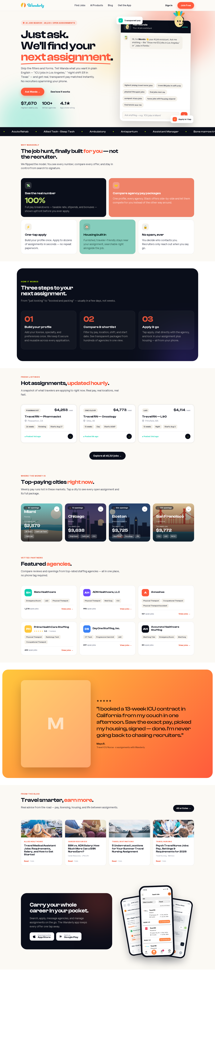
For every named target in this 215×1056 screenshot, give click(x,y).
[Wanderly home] (32, 5)
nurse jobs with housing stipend (161, 98)
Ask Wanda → (32, 91)
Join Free (186, 5)
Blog (110, 5)
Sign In (168, 5)
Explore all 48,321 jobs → (107, 455)
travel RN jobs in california (169, 85)
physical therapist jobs (134, 92)
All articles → (183, 808)
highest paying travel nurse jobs (138, 85)
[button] (49, 424)
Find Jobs (80, 5)
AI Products (96, 5)
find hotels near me (133, 105)
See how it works (60, 91)
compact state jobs (133, 98)
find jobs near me (157, 92)
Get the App (124, 5)
